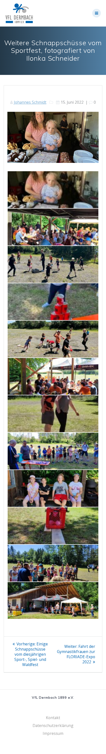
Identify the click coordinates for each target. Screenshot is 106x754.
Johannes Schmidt (30, 102)
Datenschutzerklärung (53, 725)
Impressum (53, 733)
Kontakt (53, 717)
